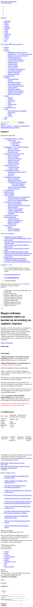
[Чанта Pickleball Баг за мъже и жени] (16, 251)
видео (6, 109)
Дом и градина (12, 67)
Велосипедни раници (15, 180)
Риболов (10, 99)
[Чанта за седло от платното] (13, 236)
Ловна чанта (12, 140)
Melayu (6, 36)
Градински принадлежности (17, 198)
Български (7, 21)
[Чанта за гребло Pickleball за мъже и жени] (18, 253)
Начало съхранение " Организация (19, 197)
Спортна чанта (12, 64)
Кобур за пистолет (13, 155)
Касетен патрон (13, 152)
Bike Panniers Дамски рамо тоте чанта (12, 463)
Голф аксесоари (13, 62)
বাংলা (5, 41)
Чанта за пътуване (13, 74)
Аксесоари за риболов (15, 71)
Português (7, 27)
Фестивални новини (14, 82)
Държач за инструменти (15, 208)
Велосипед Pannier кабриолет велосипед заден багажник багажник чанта (15, 467)
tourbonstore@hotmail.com (8, 1)
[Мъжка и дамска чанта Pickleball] (15, 258)
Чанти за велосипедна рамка (17, 187)
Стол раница (16, 145)
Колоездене (11, 101)
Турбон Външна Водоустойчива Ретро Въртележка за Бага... (16, 516)
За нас (6, 49)
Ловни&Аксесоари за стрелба (17, 52)
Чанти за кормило (13, 178)
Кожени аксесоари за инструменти (19, 205)
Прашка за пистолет (14, 57)
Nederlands (7, 34)
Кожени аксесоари (14, 72)
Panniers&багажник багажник (10, 127)
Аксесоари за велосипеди (16, 61)
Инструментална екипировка (17, 111)
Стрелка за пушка (13, 167)
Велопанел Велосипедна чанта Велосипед (17, 498)
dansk (6, 31)
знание (6, 96)
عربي (6, 39)
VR (5, 119)
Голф (9, 102)
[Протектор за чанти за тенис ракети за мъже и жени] (18, 256)
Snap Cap (11, 175)
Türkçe (6, 29)
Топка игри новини (14, 84)
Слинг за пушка (13, 168)
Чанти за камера (13, 66)
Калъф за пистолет (14, 160)
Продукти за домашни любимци (18, 200)
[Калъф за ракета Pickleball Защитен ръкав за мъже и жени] (18, 243)
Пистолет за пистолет (15, 158)
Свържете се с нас (10, 107)
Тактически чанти (13, 163)
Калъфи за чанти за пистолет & (18, 56)
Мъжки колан (12, 223)
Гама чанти (15, 143)
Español (6, 37)
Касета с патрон (13, 148)
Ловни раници (16, 142)
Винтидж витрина (14, 228)
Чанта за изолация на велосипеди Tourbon (18, 184)
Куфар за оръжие (13, 162)
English (6, 22)
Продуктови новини (14, 94)
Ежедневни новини (14, 89)
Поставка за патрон (14, 150)
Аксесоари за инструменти (16, 69)
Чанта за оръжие (13, 157)
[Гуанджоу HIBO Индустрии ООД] (12, 44)
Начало (6, 47)
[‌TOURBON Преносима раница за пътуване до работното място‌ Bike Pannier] (18, 261)
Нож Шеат (11, 213)
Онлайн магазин (9, 76)
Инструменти (12, 104)
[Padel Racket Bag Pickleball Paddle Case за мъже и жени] (18, 240)
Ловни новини (12, 87)
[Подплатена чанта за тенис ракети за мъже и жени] (18, 246)
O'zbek (6, 24)
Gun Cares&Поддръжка (15, 59)
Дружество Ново (13, 79)
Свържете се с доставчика (8, 576)
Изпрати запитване (7, 343)
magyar (6, 26)
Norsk (6, 32)
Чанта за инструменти (15, 203)
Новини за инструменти (15, 91)
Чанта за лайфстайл (14, 230)
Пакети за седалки (14, 188)
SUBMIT (3, 605)
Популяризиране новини (16, 86)
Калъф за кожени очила (15, 220)
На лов (10, 97)
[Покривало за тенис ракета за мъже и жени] (18, 250)
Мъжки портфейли (14, 222)
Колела (10, 81)
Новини (6, 77)
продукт (7, 51)
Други (10, 106)
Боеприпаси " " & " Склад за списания (20, 54)
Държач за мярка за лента (16, 212)
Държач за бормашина (15, 210)
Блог (5, 117)
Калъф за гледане (13, 218)
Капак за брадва (13, 207)
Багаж (10, 227)
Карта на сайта (9, 566)
